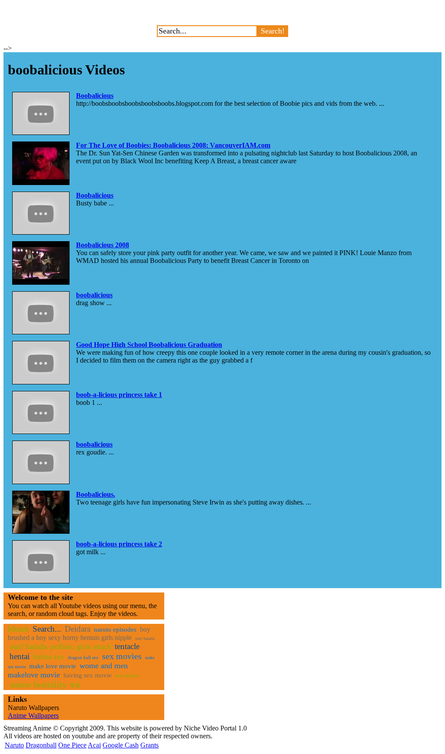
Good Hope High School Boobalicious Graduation (149, 344)
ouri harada (144, 638)
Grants (149, 745)
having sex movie (87, 675)
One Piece (72, 745)
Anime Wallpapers (33, 715)
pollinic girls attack (80, 646)
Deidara (77, 628)
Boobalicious (94, 95)
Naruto (14, 745)
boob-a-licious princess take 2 (119, 544)
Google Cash (121, 745)
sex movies (122, 656)
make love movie (52, 666)
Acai (94, 745)
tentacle (127, 646)
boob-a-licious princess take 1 (119, 394)
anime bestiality (38, 684)
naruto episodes (115, 629)
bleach (18, 628)
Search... (47, 628)
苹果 (75, 686)
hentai (20, 656)
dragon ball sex (83, 657)
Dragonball (41, 745)
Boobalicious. (95, 494)
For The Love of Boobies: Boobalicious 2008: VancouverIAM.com (173, 145)
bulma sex (48, 657)
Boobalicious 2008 (102, 245)
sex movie (127, 675)
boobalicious (94, 295)
